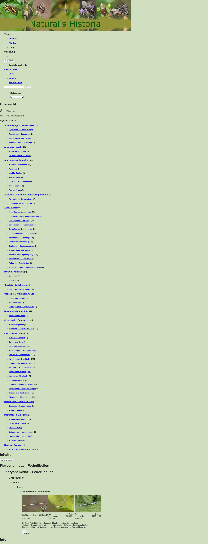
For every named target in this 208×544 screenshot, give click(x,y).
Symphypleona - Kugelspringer (21, 307)
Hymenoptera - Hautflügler (19, 359)
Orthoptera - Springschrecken (21, 384)
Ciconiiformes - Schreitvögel (20, 221)
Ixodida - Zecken (15, 173)
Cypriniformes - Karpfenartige (21, 130)
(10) (21, 238)
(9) (18, 440)
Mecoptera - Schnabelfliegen (20, 367)
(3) (21, 250)
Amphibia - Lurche (13, 147)
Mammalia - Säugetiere (15, 415)
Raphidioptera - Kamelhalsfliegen (22, 389)
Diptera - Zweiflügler (17, 346)
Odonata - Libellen (16, 380)
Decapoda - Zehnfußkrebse (20, 406)
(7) (19, 151)
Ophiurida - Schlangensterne (20, 203)
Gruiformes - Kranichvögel (19, 250)
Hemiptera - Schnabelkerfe (19, 355)
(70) (23, 255)
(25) (22, 212)
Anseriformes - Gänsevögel (20, 212)
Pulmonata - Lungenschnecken (21, 329)
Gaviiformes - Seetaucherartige (21, 246)
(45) (18, 380)
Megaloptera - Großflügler (19, 372)
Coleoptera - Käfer (16, 342)
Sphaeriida (13, 276)
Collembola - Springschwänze (19, 294)
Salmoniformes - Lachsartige (20, 142)
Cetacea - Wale (15, 428)
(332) (19, 346)
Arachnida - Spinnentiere (16, 160)
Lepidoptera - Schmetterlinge (20, 363)
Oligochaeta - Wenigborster (20, 289)
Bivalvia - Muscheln (14, 272)
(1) (20, 134)
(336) (18, 342)
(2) (22, 130)
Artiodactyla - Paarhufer (18, 419)
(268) (22, 359)
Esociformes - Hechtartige (19, 134)
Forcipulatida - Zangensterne (20, 199)
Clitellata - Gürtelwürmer (16, 285)
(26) (23, 384)
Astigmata (13, 169)
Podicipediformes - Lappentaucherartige (25, 267)
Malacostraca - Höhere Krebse (19, 402)
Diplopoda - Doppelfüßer (16, 311)
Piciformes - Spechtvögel (19, 263)
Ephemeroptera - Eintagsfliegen (22, 350)
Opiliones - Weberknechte (19, 181)
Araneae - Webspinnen (18, 165)
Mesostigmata (14, 177)
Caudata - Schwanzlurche (19, 156)
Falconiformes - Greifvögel (19, 238)
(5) (23, 449)
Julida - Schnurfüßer (17, 316)
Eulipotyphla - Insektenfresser (21, 432)
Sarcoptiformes (15, 186)
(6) (20, 181)
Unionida (12, 280)
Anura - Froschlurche (17, 151)
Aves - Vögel (10, 208)
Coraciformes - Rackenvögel (20, 229)
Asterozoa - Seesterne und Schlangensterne (26, 194)
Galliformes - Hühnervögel (19, 242)
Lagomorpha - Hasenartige (20, 436)
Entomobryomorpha (17, 298)
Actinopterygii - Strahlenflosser (19, 125)
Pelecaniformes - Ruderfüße (20, 259)
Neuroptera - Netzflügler (18, 376)
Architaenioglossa (16, 325)
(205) (23, 363)
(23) (23, 329)
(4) (21, 221)
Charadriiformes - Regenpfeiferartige (24, 216)
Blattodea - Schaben (17, 338)
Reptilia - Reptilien (13, 445)
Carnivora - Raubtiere (17, 423)
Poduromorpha (15, 302)
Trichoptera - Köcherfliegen (20, 397)
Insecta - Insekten (13, 333)
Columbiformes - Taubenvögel (21, 225)
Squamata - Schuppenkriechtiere (22, 449)
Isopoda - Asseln (15, 410)
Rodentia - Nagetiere (17, 440)
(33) (25, 216)
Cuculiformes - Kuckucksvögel (21, 233)
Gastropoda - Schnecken (16, 320)
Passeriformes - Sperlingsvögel (21, 255)
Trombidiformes (15, 190)
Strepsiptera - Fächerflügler (20, 393)
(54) (20, 165)
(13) (22, 397)
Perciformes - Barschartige (20, 138)
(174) (22, 355)
